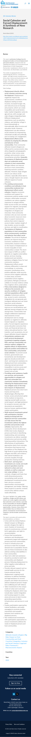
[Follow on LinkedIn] (14, 694)
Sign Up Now (15, 683)
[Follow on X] (17, 694)
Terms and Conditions (19, 724)
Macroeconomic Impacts (14, 647)
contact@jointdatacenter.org (20, 710)
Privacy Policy (8, 724)
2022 (7, 660)
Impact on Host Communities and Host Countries (13, 639)
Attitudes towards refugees (15, 635)
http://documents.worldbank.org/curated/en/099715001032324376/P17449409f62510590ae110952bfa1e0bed (15, 38)
